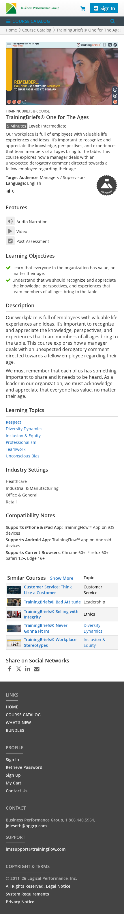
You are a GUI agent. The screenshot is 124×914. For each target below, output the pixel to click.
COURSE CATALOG (30, 21)
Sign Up (13, 775)
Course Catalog (36, 30)
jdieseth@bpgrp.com (26, 825)
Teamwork (15, 449)
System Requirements (27, 894)
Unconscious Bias (23, 456)
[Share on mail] (36, 669)
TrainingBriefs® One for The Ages (89, 30)
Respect (13, 422)
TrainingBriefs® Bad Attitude (52, 602)
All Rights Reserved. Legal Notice (38, 886)
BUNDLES (15, 730)
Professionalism (21, 442)
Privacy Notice (20, 901)
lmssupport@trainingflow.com (35, 849)
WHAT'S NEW (18, 722)
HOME (12, 707)
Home (11, 30)
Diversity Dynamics (24, 428)
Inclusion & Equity (23, 435)
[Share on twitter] (18, 669)
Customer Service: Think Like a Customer (48, 589)
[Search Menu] (112, 21)
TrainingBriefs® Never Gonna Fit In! (45, 628)
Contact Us (16, 790)
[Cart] (83, 8)
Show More (62, 578)
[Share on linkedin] (27, 669)
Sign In (107, 8)
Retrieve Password (24, 767)
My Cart (13, 783)
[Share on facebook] (10, 669)
